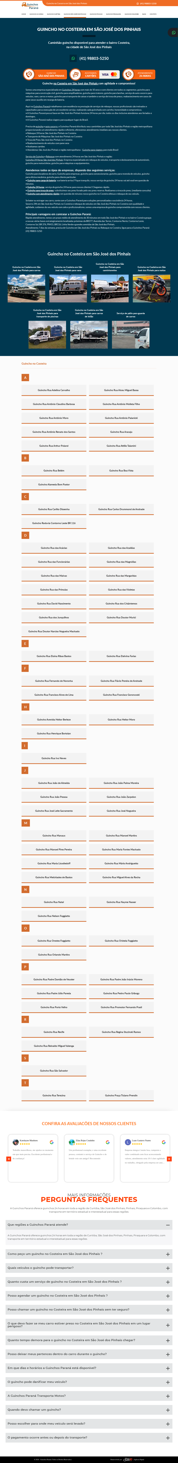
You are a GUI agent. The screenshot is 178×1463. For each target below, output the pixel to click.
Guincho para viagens (92, 150)
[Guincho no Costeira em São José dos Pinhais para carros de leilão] (89, 348)
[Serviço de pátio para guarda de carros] (130, 348)
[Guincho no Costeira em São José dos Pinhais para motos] (151, 301)
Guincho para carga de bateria (41, 180)
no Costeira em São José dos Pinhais (75, 83)
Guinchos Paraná (41, 106)
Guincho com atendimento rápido (43, 194)
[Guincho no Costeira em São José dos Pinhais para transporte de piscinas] (47, 348)
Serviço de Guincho (35, 156)
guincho (39, 126)
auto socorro (51, 126)
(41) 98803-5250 (148, 3)
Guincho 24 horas (35, 187)
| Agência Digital (139, 1459)
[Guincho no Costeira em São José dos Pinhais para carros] (26, 301)
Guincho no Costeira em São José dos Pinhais (89, 254)
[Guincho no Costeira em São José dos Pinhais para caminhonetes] (110, 301)
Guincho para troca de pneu (40, 190)
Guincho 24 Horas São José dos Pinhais (44, 160)
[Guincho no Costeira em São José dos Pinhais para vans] (68, 301)
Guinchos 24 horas (71, 89)
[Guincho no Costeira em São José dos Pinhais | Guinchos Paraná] (30, 5)
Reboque (50, 156)
